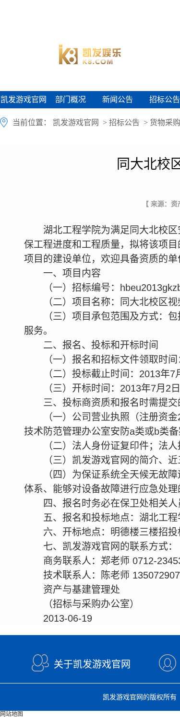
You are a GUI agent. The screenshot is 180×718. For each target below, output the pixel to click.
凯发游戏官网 (23, 99)
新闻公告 (117, 99)
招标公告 (124, 122)
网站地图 (11, 714)
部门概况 (70, 99)
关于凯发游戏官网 (92, 664)
